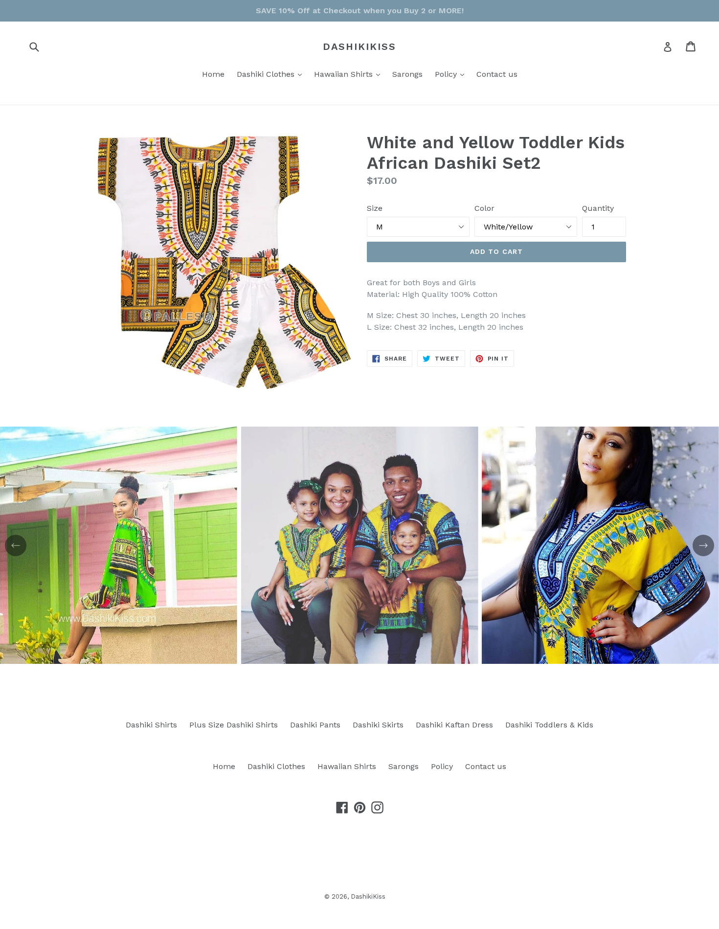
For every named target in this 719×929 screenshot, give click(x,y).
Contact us (496, 74)
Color (484, 208)
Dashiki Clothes (272, 74)
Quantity (598, 208)
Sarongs (407, 74)
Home (213, 74)
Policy (452, 74)
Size (374, 208)
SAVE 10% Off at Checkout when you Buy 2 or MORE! (360, 10)
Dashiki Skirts (378, 724)
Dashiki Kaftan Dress (454, 724)
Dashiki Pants (315, 724)
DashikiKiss (359, 46)
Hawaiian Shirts (349, 74)
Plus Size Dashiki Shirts (233, 724)
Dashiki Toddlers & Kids (549, 724)
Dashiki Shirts (151, 724)
